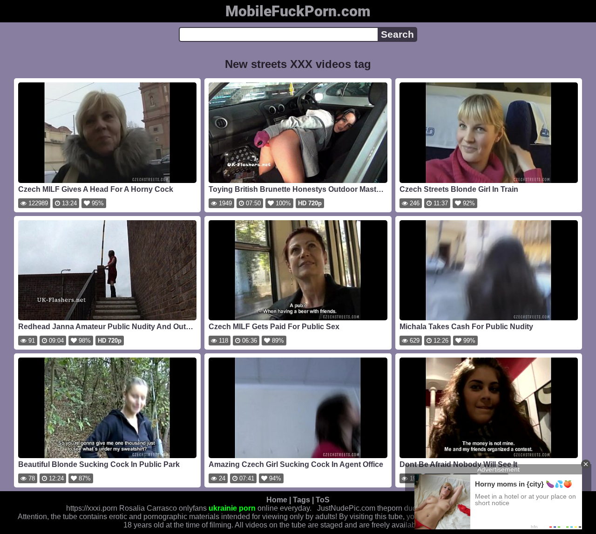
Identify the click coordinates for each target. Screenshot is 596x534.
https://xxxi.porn (91, 508)
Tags (301, 500)
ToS (323, 500)
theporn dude (399, 508)
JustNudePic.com (346, 508)
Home (276, 500)
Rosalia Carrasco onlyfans (163, 508)
